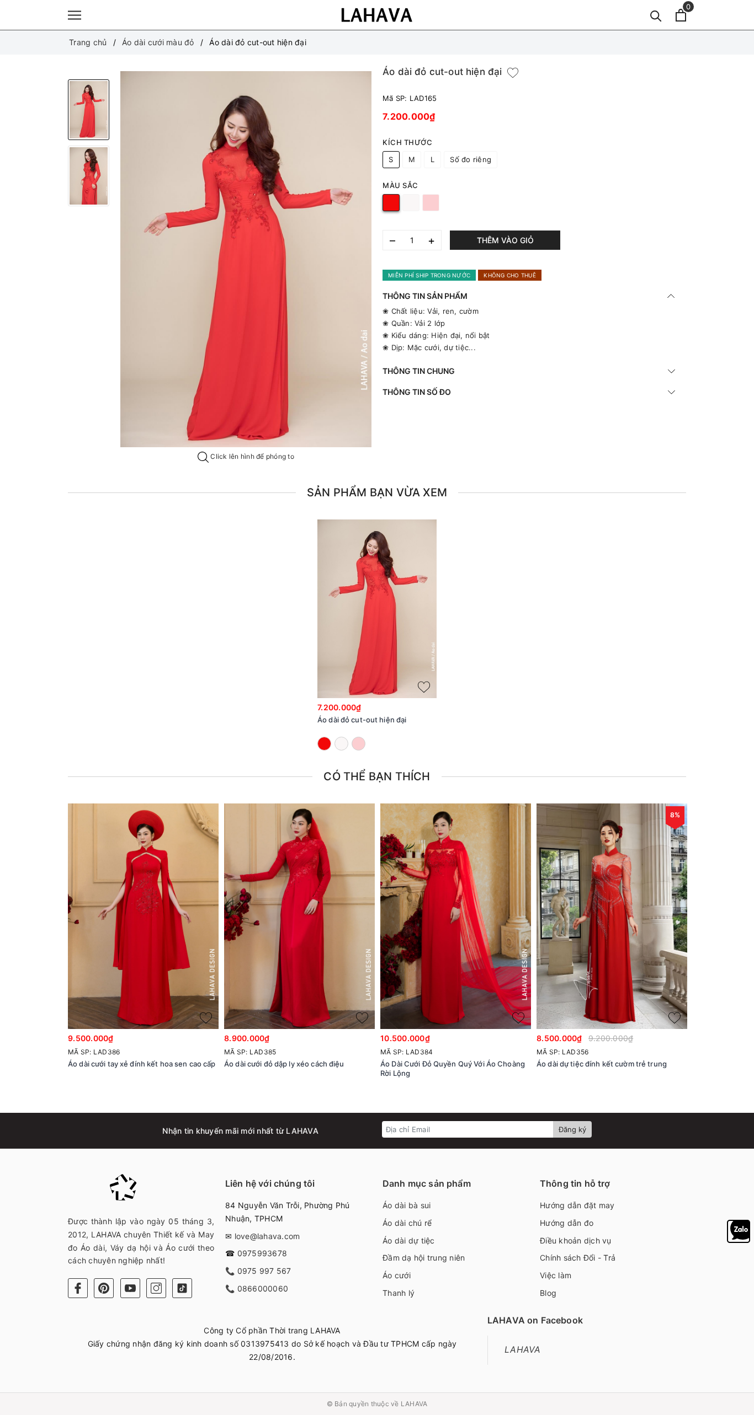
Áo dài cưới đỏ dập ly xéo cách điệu (284, 1063)
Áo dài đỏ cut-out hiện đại (361, 719)
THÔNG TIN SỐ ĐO (417, 391)
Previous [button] (37, 959)
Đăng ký (572, 1129)
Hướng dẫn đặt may (577, 1205)
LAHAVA (523, 1349)
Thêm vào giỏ (505, 240)
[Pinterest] (104, 1288)
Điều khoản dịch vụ (576, 1240)
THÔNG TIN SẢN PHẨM (425, 296)
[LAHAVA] (377, 15)
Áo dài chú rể (407, 1223)
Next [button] (716, 959)
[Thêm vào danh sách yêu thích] (424, 687)
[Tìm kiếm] (656, 15)
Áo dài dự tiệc (409, 1240)
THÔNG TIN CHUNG (419, 371)
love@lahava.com (267, 1236)
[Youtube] (130, 1288)
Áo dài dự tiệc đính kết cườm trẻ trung (602, 1063)
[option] (245, 259)
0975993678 (262, 1253)
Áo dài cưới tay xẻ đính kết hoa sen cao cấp (142, 1063)
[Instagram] (156, 1288)
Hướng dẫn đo (566, 1223)
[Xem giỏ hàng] (681, 15)
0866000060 (263, 1288)
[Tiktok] (182, 1288)
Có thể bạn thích (376, 776)
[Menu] (74, 15)
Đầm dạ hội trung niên (424, 1257)
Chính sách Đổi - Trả (577, 1257)
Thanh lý (399, 1293)
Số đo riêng (470, 159)
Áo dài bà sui (407, 1205)
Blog (548, 1293)
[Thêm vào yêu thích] (512, 72)
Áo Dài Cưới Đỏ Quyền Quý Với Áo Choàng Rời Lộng (452, 1068)
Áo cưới (397, 1275)
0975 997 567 (264, 1270)
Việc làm (555, 1275)
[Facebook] (78, 1288)
